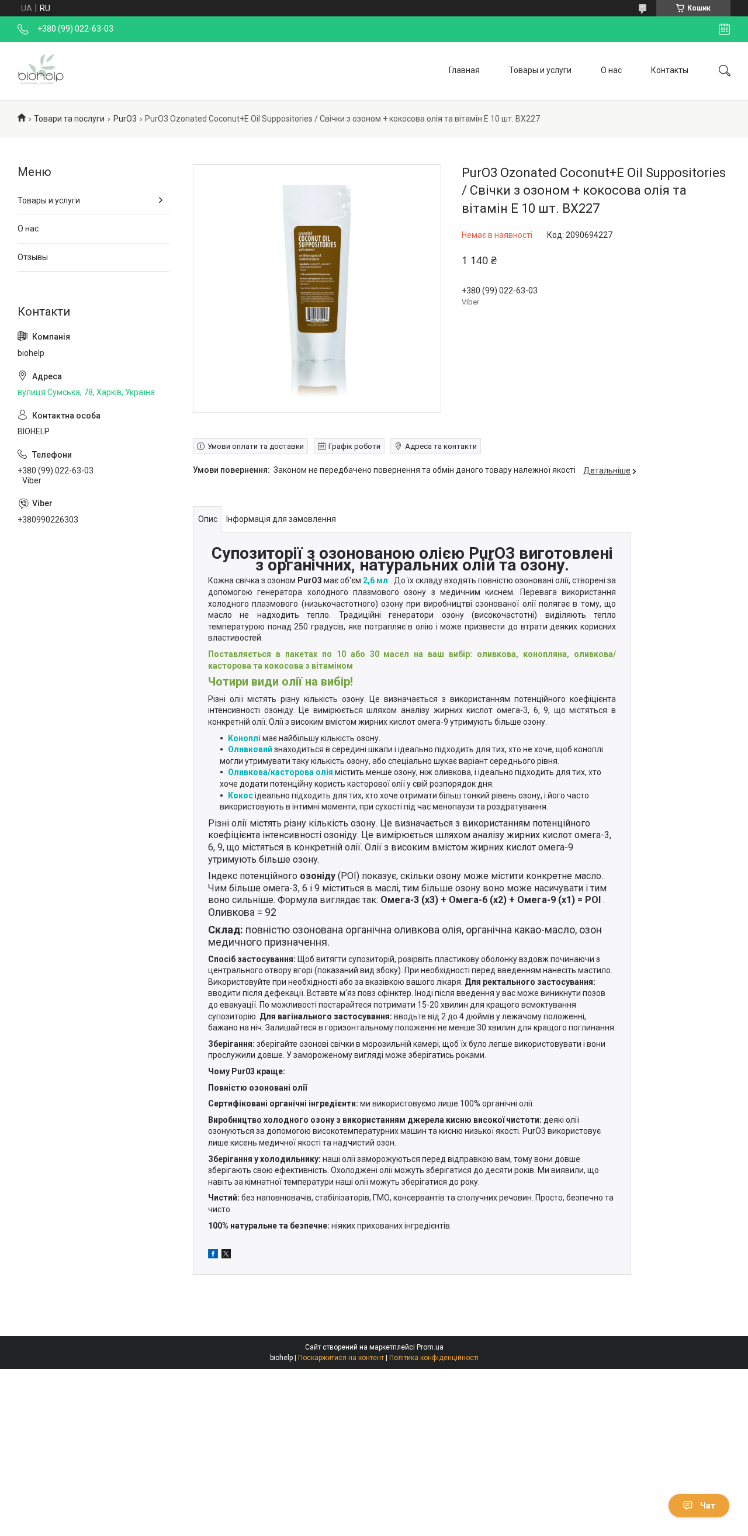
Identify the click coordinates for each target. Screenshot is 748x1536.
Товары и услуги (540, 70)
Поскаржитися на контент (341, 1358)
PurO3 (125, 118)
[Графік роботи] (724, 29)
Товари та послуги (69, 118)
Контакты (669, 70)
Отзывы (33, 257)
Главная (464, 70)
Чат (707, 1505)
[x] (226, 1255)
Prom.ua (430, 1347)
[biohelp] (41, 70)
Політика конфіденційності (434, 1358)
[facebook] (213, 1255)
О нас (611, 70)
